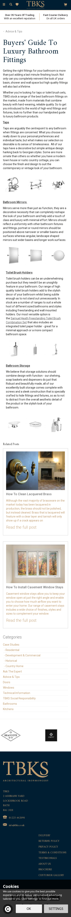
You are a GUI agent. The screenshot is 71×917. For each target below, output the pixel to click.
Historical (11, 660)
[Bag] (65, 4)
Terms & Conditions (52, 853)
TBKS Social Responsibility (19, 698)
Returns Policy (48, 841)
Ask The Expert (12, 671)
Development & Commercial (23, 655)
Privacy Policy (48, 847)
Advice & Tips (11, 676)
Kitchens (8, 709)
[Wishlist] (18, 4)
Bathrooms (10, 703)
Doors (6, 682)
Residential (12, 650)
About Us (44, 864)
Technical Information (16, 693)
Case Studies (11, 644)
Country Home (14, 666)
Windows (8, 687)
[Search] (11, 5)
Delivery (44, 836)
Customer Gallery (51, 875)
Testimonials (47, 858)
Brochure (45, 870)
